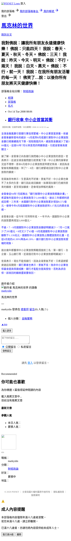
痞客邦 (25, 309)
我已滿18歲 (8, 534)
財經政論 (28, 91)
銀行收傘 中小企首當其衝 (30, 120)
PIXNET (15, 492)
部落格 (12, 101)
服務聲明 (35, 495)
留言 (32, 309)
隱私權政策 (58, 492)
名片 (10, 105)
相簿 (10, 98)
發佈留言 (7, 351)
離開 (19, 534)
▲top (4, 324)
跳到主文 (6, 34)
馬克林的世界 (17, 25)
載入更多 (7, 331)
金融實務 (27, 318)
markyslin (6, 290)
